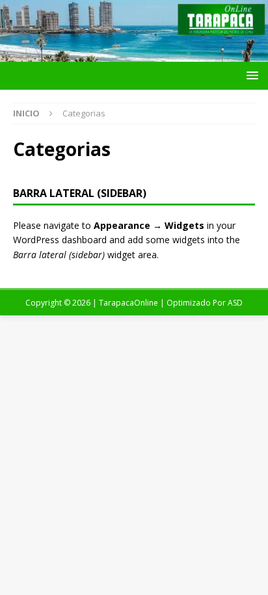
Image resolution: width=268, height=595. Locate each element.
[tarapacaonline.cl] (134, 54)
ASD (235, 302)
